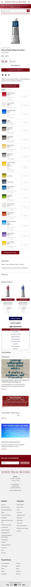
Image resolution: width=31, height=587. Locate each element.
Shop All (19, 531)
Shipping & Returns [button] (15, 336)
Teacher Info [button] (15, 343)
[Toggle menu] (2, 2)
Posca (2, 568)
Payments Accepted (6, 524)
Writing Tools (20, 507)
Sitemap (3, 552)
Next (29, 298)
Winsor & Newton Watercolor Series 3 (8, 303)
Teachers (3, 542)
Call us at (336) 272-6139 (15, 490)
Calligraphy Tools (21, 515)
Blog (2, 550)
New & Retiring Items (22, 525)
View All (18, 574)
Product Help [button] (15, 331)
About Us (3, 504)
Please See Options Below (15, 70)
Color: (6, 89)
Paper (18, 509)
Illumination (19, 517)
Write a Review (5, 52)
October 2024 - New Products (10, 413)
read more (3, 389)
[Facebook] (2, 75)
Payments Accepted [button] (15, 339)
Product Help (4, 539)
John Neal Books (5, 563)
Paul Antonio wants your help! (10, 442)
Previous (1, 298)
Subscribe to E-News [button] (15, 341)
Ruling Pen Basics (5, 530)
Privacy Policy (4, 527)
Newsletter (4, 517)
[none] (15, 31)
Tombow (18, 563)
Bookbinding (20, 520)
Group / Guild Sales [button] (15, 346)
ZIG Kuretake (4, 566)
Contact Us (4, 547)
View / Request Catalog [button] (15, 334)
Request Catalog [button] (15, 318)
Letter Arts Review (5, 515)
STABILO (18, 571)
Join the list (25, 463)
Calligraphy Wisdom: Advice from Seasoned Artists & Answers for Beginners (15, 381)
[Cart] (29, 2)
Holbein (18, 566)
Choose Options (8, 299)
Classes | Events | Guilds (22, 528)
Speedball (3, 574)
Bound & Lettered (5, 507)
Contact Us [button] (15, 348)
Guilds (2, 512)
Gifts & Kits (19, 523)
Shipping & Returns (6, 545)
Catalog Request (5, 532)
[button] (15, 323)
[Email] (5, 75)
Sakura (3, 571)
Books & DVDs (20, 504)
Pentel (17, 568)
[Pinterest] (8, 75)
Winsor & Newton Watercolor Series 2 (23, 303)
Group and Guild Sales (6, 509)
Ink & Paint (19, 512)
